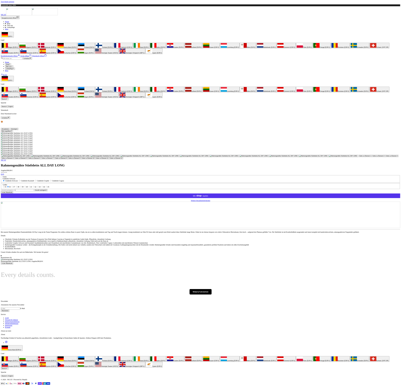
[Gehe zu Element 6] (164, 156)
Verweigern (14, 129)
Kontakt (7, 327)
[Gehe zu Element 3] (75, 156)
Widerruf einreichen (200, 292)
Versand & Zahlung (11, 320)
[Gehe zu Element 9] (254, 156)
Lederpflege (11, 27)
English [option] (10, 106)
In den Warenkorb (7, 192)
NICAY (3, 160)
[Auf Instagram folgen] (6, 342)
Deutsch (4, 99)
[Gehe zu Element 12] (343, 156)
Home (7, 22)
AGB (7, 318)
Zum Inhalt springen (7, 2)
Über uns (10, 25)
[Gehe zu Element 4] (105, 156)
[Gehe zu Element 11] (313, 156)
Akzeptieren (5, 129)
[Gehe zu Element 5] (135, 156)
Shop (8, 23)
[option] (9, 45)
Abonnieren (5, 311)
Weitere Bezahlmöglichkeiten (200, 201)
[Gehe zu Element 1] (16, 156)
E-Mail (22, 308)
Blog (6, 29)
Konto (5, 75)
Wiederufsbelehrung (11, 323)
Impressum (8, 325)
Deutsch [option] (4, 106)
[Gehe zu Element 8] (224, 156)
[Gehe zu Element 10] (283, 156)
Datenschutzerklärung (12, 322)
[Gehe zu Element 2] (45, 156)
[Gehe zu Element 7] (194, 156)
